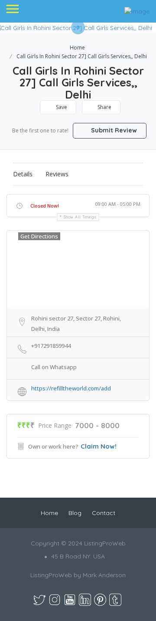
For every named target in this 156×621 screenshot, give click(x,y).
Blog (74, 513)
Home (77, 47)
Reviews (57, 174)
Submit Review (113, 130)
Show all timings (80, 217)
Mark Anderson (104, 575)
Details (22, 174)
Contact (103, 513)
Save (61, 107)
